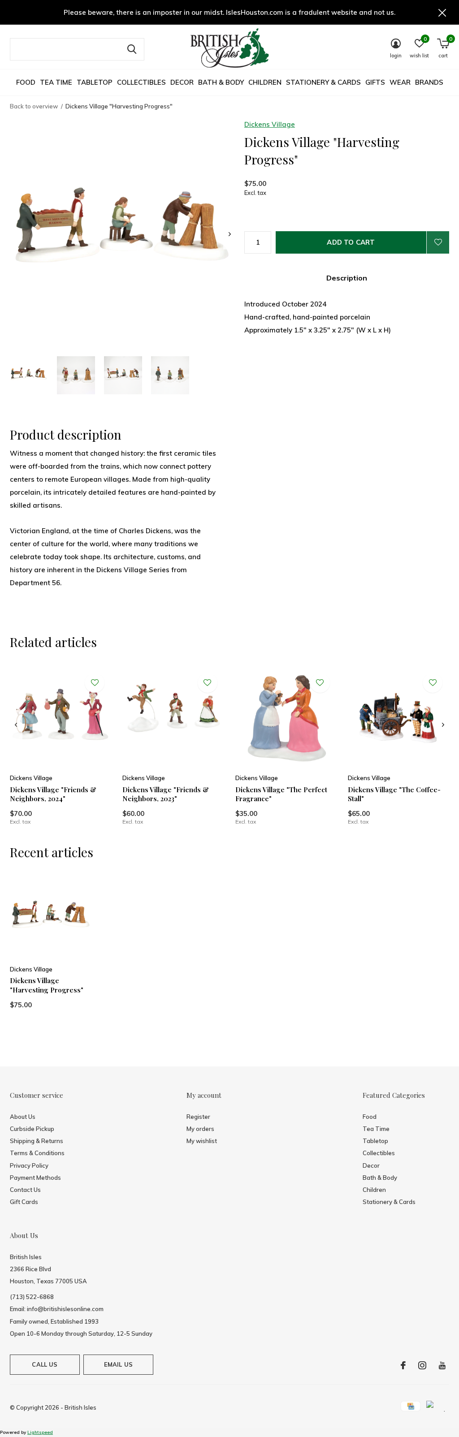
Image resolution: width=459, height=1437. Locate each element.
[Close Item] (442, 12)
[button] (29, 375)
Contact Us (25, 1189)
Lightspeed (40, 1432)
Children (264, 82)
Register (198, 1116)
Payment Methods (35, 1177)
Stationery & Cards (323, 82)
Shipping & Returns (36, 1140)
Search (131, 49)
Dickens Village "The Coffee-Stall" (394, 794)
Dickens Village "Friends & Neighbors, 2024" (53, 794)
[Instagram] (422, 1365)
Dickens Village (269, 124)
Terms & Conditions (37, 1153)
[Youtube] (442, 1365)
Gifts (375, 82)
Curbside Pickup (32, 1128)
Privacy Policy (29, 1165)
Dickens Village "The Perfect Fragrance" (281, 794)
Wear (400, 82)
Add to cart (351, 242)
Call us (44, 1364)
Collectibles (141, 82)
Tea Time (56, 82)
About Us (22, 1116)
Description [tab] (346, 277)
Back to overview (34, 106)
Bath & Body (221, 82)
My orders (200, 1128)
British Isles (80, 1407)
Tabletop (95, 82)
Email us (118, 1364)
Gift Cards (24, 1201)
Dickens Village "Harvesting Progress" (46, 985)
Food (25, 82)
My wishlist (201, 1140)
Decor (182, 82)
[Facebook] (403, 1365)
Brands (429, 82)
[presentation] (229, 234)
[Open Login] (438, 242)
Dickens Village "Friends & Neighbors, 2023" (165, 794)
